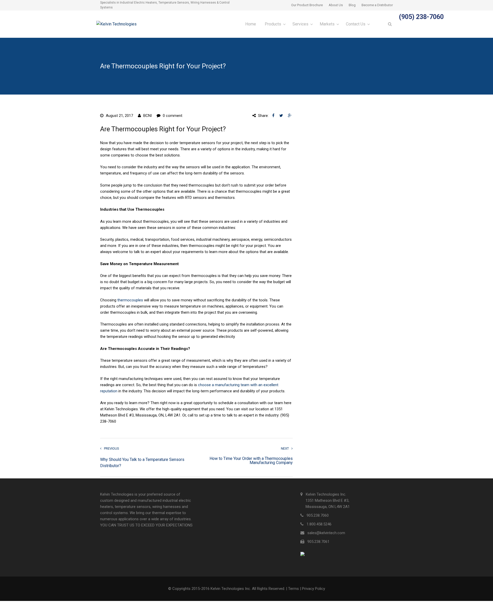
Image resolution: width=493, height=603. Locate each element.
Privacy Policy (313, 588)
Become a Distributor (377, 5)
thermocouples (130, 300)
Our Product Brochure (307, 5)
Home (250, 24)
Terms (293, 588)
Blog (352, 5)
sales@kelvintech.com (326, 533)
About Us (336, 5)
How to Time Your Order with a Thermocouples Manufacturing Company (251, 461)
